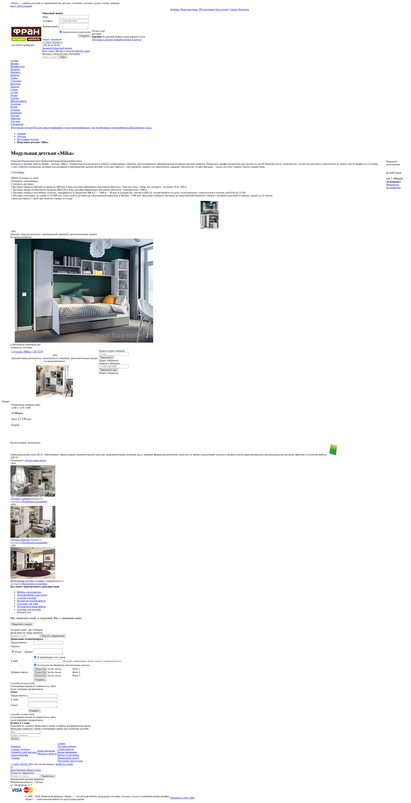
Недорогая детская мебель (31, 600)
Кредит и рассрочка (68, 755)
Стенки (14, 60)
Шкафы (14, 63)
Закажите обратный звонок (57, 48)
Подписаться (106, 357)
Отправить (84, 36)
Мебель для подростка (29, 592)
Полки (14, 95)
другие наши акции (35, 460)
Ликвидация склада (68, 758)
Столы (14, 89)
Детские (14, 115)
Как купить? (222, 9)
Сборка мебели (65, 749)
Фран (21, 172)
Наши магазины (189, 9)
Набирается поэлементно (393, 186)
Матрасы (15, 72)
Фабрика (175, 9)
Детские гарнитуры (43, 127)
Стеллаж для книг (27, 597)
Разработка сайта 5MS (182, 797)
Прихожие (16, 112)
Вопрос (29, 651)
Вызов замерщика (67, 752)
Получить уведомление (52, 636)
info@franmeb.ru (19, 770)
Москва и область (47, 753)
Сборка (116, 39)
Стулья (14, 92)
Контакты (243, 9)
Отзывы (15, 758)
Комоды (14, 75)
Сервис (234, 9)
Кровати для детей (91, 127)
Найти (63, 57)
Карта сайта (34, 770)
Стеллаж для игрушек (29, 609)
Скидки (14, 98)
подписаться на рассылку (76, 32)
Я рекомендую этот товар (51, 657)
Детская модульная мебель (31, 606)
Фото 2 (76, 672)
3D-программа (207, 9)
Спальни (15, 109)
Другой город (82, 51)
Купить (15, 424)
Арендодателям (19, 755)
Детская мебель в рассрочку (32, 595)
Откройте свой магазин (24, 752)
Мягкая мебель (18, 101)
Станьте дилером (20, 749)
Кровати (15, 69)
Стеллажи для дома (27, 603)
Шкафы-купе (17, 66)
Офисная (15, 118)
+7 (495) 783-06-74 (52, 42)
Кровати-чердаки (110, 127)
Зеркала (14, 86)
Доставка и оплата (102, 39)
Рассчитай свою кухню (70, 760)
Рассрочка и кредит (130, 39)
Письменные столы (141, 127)
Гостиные (15, 104)
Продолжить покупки (22, 624)
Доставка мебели (66, 746)
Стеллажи (15, 80)
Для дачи (15, 121)
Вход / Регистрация (21, 6)
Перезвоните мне (108, 370)
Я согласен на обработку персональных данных (63, 665)
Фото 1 (76, 668)
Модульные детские (22, 127)
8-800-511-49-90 (64, 764)
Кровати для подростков (67, 127)
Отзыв (17, 651)
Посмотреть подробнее (34, 501)
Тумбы (14, 78)
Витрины (15, 83)
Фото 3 (76, 675)
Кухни (13, 107)
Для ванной (16, 124)
